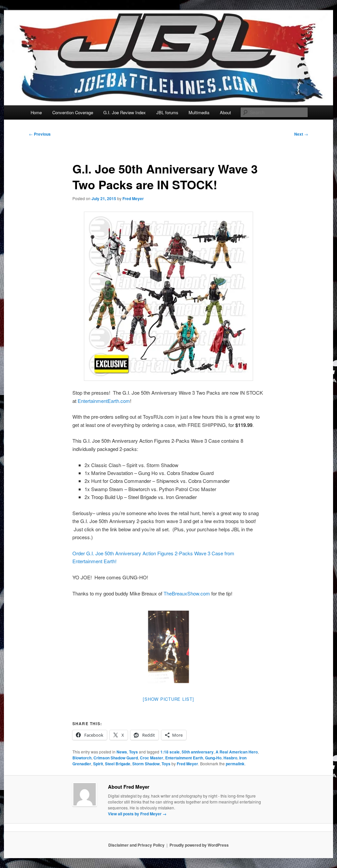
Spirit (98, 764)
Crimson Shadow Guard (115, 758)
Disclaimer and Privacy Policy (136, 845)
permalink (235, 764)
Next (301, 134)
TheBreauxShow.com (187, 593)
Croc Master (151, 758)
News (122, 752)
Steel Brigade (117, 764)
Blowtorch (81, 758)
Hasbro (230, 758)
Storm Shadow (146, 764)
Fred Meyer (133, 198)
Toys (133, 752)
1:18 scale (170, 752)
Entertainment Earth (184, 758)
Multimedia (199, 112)
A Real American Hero (237, 752)
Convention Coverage (72, 112)
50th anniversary (198, 752)
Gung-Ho (213, 758)
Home (36, 112)
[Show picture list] (168, 699)
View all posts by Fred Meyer (137, 814)
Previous (40, 134)
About (225, 112)
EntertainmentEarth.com (104, 400)
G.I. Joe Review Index (124, 112)
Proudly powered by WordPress (199, 845)
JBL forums (167, 112)
